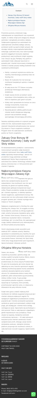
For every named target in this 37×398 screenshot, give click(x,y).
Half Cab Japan (6, 379)
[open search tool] (27, 4)
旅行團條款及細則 (7, 363)
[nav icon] (32, 4)
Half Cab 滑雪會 (6, 377)
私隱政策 (4, 361)
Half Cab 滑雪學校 (7, 374)
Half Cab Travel (6, 372)
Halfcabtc (12, 393)
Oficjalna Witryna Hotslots (17, 25)
